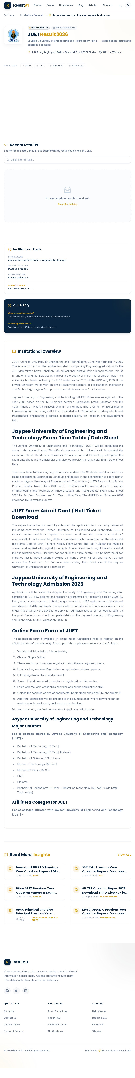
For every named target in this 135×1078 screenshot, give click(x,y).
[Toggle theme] (128, 5)
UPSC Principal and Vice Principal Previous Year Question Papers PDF (34, 913)
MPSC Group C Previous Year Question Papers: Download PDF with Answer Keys (104, 913)
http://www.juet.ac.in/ (19, 288)
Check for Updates (67, 204)
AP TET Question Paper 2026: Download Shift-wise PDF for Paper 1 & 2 (104, 892)
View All (124, 854)
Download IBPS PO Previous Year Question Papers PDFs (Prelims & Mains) (37, 871)
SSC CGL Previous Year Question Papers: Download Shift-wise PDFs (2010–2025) (104, 871)
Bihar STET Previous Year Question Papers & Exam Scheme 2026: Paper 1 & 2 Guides (35, 894)
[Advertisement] (67, 103)
